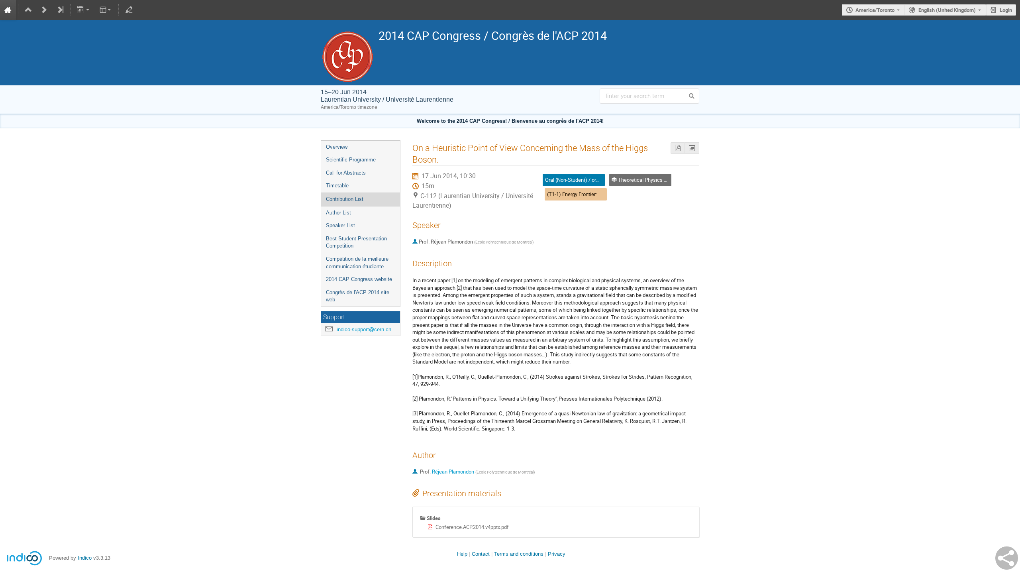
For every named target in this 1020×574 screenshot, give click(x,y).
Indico (85, 557)
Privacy (556, 553)
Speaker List (340, 225)
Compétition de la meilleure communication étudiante (357, 262)
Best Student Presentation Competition (356, 242)
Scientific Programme (351, 160)
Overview (336, 147)
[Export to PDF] (678, 148)
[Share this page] (1006, 558)
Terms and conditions (518, 553)
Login (1006, 10)
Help (462, 553)
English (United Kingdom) (947, 10)
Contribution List (344, 199)
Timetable (337, 186)
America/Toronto (874, 10)
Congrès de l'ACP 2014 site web (357, 296)
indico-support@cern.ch (364, 329)
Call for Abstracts (346, 173)
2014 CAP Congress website (359, 279)
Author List (338, 213)
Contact (481, 553)
